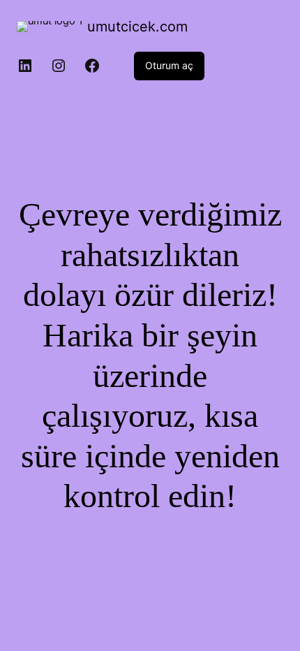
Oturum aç (169, 65)
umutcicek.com (137, 26)
